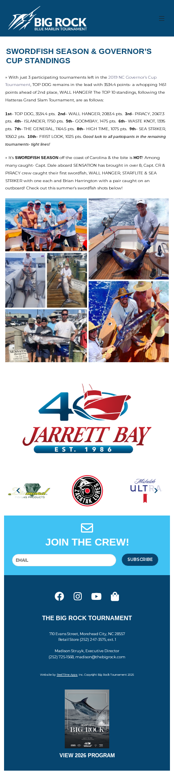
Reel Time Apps (67, 675)
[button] (162, 18)
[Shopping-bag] (115, 596)
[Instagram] (77, 596)
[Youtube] (96, 596)
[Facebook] (59, 596)
